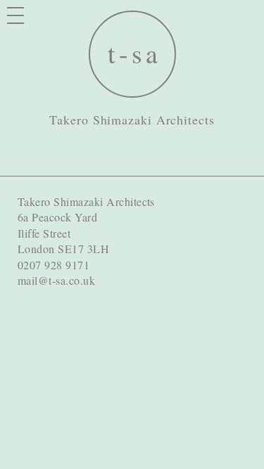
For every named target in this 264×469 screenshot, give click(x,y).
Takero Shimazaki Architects (131, 119)
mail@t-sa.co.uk (56, 280)
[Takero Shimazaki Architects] (132, 54)
